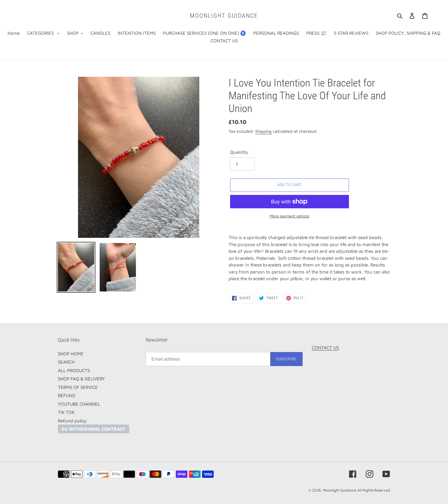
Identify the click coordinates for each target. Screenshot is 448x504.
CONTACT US (325, 347)
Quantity (239, 152)
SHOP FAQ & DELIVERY (81, 378)
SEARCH (66, 362)
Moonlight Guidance (224, 15)
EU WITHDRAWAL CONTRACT (94, 429)
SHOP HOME (71, 353)
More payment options (289, 215)
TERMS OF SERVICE (78, 387)
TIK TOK (66, 412)
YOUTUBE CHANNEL (79, 404)
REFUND (66, 395)
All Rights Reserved (373, 490)
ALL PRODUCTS (74, 370)
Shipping (263, 131)
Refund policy (72, 420)
